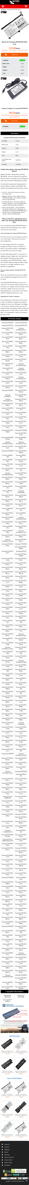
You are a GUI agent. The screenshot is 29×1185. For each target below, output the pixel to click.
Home (4, 9)
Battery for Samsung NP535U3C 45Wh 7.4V (7, 1072)
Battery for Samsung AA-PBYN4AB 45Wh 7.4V (7, 1051)
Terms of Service (9, 1157)
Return (6, 1152)
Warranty (6, 1154)
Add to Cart (14, 54)
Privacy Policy (8, 1160)
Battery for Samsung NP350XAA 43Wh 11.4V (7, 1095)
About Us (7, 1144)
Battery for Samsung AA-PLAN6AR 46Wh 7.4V (21, 1115)
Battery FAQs (8, 1162)
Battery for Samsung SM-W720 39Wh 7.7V (7, 1115)
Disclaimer (7, 1165)
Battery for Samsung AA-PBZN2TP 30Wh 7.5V (21, 1072)
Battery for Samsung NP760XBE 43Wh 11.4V (21, 1095)
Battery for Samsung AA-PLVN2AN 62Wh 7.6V (7, 1135)
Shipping (6, 1149)
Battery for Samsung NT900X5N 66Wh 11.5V (21, 1051)
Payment (6, 1147)
